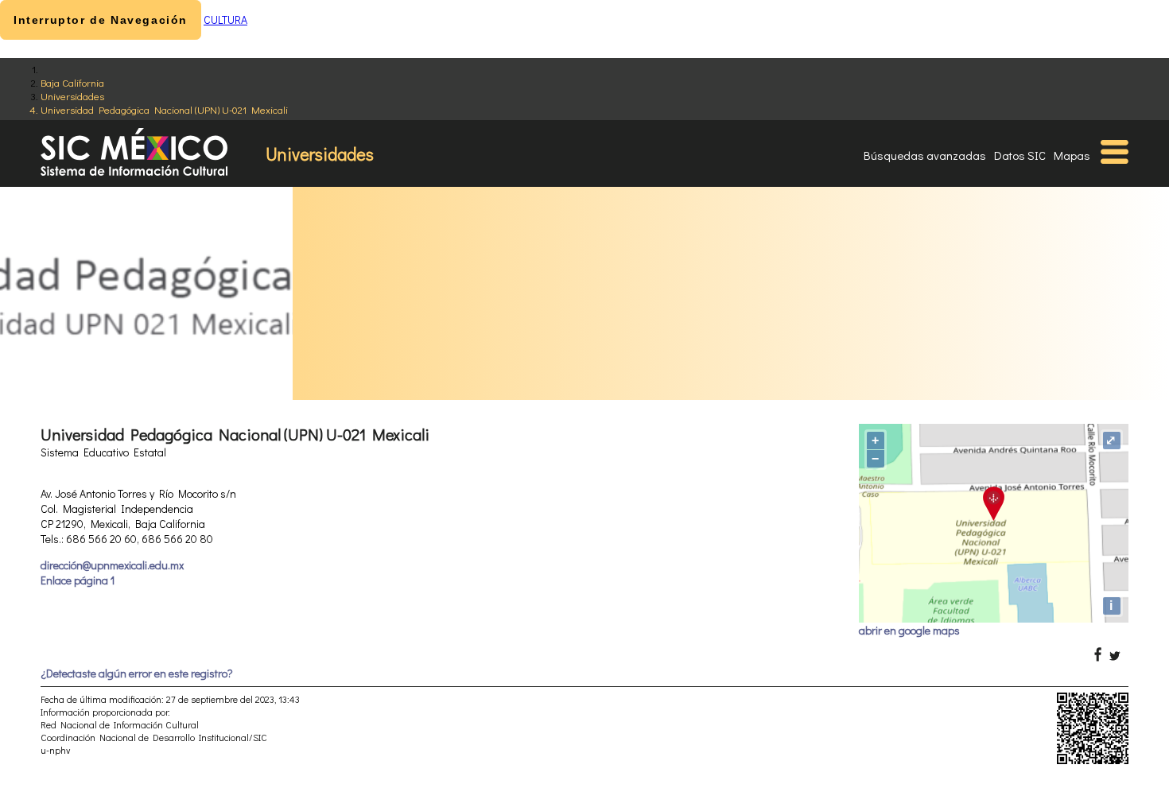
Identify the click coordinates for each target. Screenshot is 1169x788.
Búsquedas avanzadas (925, 155)
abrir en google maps (909, 630)
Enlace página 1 (78, 580)
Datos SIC (1020, 155)
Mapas (1072, 155)
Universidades (72, 96)
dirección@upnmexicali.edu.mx (112, 565)
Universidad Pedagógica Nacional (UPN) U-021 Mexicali (164, 109)
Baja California (72, 82)
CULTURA (225, 19)
